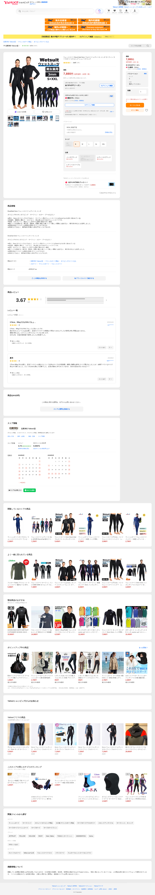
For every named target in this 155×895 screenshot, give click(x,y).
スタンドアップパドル (105, 823)
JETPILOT (12, 836)
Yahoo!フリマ (98, 886)
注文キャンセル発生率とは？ (41, 448)
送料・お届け (21, 436)
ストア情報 (41, 436)
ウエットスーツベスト (44, 853)
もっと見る (142, 647)
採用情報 (90, 889)
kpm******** (110, 360)
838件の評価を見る (23, 448)
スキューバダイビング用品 (44, 823)
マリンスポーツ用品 (24, 42)
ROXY (40, 836)
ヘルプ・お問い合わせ (100, 889)
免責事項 (83, 889)
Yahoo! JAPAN (118, 7)
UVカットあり (13, 844)
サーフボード (35, 828)
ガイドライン (76, 889)
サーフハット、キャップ (125, 823)
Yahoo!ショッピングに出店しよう (135, 7)
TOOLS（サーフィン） (65, 836)
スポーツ (33, 264)
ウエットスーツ (56, 264)
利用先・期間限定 (79, 100)
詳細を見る (108, 132)
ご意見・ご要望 (112, 889)
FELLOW (22, 836)
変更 (145, 73)
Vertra (91, 836)
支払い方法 (11, 436)
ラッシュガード (14, 823)
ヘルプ (149, 7)
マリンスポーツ (44, 264)
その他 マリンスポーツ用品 (65, 823)
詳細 (111, 111)
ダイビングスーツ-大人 (41, 42)
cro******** (111, 325)
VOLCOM (32, 836)
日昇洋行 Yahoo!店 (9, 42)
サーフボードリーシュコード (18, 828)
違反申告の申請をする (108, 193)
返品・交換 (31, 436)
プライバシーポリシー (44, 889)
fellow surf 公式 (29, 853)
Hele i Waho (50, 836)
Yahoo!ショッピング (58, 886)
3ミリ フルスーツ (14, 853)
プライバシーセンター (58, 889)
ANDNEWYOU (81, 836)
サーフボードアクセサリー (86, 823)
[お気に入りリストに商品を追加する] (146, 110)
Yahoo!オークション (85, 886)
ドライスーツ (59, 853)
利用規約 (68, 889)
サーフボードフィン (50, 828)
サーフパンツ (27, 823)
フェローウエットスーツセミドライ (79, 853)
